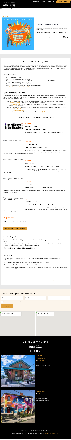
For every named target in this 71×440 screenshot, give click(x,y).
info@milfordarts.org (41, 358)
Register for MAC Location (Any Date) (15, 228)
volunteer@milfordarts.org (44, 111)
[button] (30, 2)
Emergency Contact (14, 102)
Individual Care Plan (17, 108)
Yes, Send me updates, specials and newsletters (15, 302)
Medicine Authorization (18, 110)
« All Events (5, 16)
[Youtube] (37, 351)
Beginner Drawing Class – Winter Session (55, 280)
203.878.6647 (40, 360)
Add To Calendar (65, 37)
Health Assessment (14, 104)
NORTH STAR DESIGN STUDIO (52, 433)
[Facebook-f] (31, 351)
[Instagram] (34, 351)
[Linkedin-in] (40, 351)
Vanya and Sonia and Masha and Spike (17, 280)
